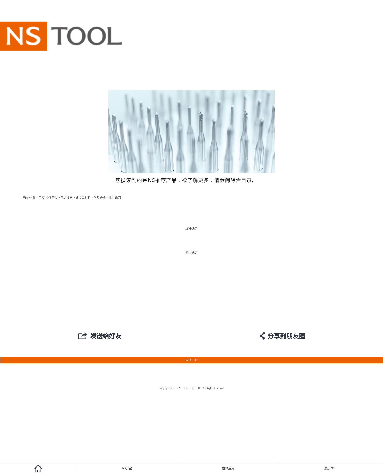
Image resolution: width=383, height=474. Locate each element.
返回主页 (192, 360)
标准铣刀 (191, 228)
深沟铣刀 (191, 252)
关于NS (329, 468)
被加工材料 (83, 197)
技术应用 (228, 468)
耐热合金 (100, 197)
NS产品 (52, 197)
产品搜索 (66, 197)
